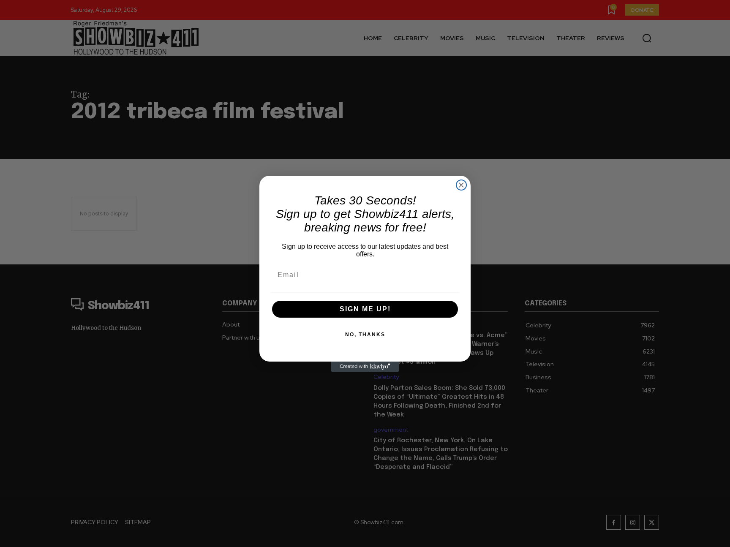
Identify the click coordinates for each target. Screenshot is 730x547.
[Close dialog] (461, 185)
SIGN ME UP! (365, 309)
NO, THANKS (365, 334)
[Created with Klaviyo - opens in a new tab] (365, 367)
